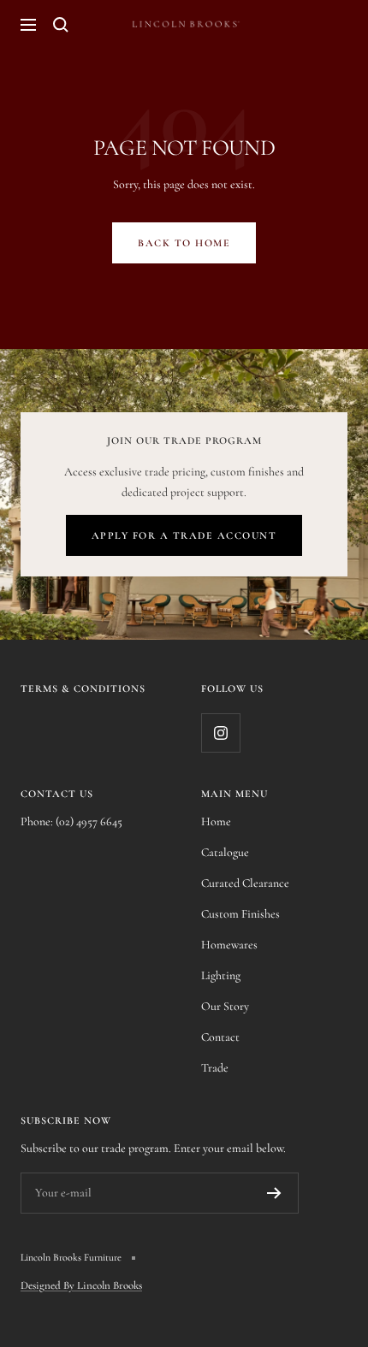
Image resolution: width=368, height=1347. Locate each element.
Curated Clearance (245, 883)
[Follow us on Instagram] (220, 732)
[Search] (60, 24)
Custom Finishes (240, 914)
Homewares (229, 944)
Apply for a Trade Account (184, 535)
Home (216, 821)
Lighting (220, 975)
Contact (220, 1037)
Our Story (225, 1006)
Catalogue (225, 852)
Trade (215, 1067)
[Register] (274, 1193)
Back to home (184, 243)
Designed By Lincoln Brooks (81, 1285)
